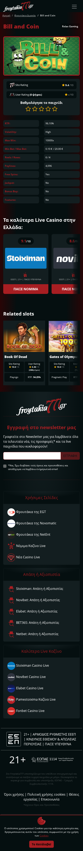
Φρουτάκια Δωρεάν (25, 15)
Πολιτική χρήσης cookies (46, 794)
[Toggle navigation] (74, 7)
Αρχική (6, 15)
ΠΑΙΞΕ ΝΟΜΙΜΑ (25, 289)
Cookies (44, 835)
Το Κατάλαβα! (41, 844)
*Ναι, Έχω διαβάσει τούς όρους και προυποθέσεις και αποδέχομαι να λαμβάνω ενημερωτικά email (38, 467)
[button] (28, 108)
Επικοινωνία (50, 799)
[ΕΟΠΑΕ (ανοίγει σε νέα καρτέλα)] (52, 759)
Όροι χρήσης (14, 794)
